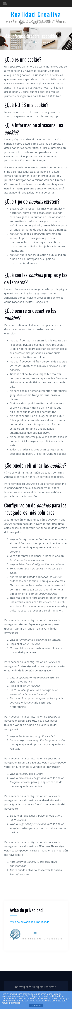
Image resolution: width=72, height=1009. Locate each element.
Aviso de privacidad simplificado (29, 922)
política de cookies (34, 1000)
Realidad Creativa (36, 14)
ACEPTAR (36, 1006)
